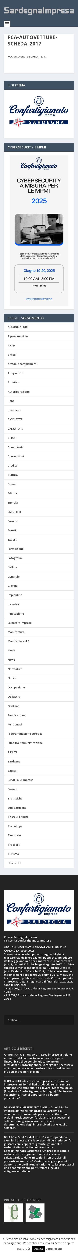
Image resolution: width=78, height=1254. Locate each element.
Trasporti (14, 844)
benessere (14, 410)
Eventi (12, 530)
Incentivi (13, 604)
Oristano (14, 706)
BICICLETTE (15, 419)
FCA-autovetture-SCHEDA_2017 (27, 56)
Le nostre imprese (19, 623)
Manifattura (16, 632)
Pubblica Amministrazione (25, 743)
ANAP (11, 345)
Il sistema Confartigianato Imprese (27, 940)
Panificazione (16, 715)
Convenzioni (16, 456)
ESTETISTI (14, 512)
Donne (12, 484)
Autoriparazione (19, 391)
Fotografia (15, 558)
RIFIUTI (12, 752)
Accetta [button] (38, 1248)
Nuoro (12, 678)
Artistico (13, 382)
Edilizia (12, 493)
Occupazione (16, 687)
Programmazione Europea (25, 733)
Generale (14, 576)
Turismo (13, 854)
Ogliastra (14, 696)
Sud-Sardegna (17, 807)
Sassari (12, 770)
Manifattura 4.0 (18, 641)
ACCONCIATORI (18, 327)
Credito (13, 465)
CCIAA (11, 438)
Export (12, 539)
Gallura (12, 567)
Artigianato (15, 373)
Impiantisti (15, 595)
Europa (12, 521)
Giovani (13, 586)
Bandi (11, 401)
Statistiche (15, 798)
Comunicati (15, 447)
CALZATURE (15, 428)
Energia (13, 502)
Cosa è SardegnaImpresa (20, 937)
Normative (15, 669)
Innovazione (16, 613)
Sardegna (14, 761)
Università (14, 863)
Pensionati (15, 724)
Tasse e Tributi (18, 817)
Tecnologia (15, 826)
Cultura (13, 475)
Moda (11, 650)
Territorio (14, 835)
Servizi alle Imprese (20, 780)
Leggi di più (54, 1248)
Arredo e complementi (22, 364)
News (11, 660)
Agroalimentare (18, 336)
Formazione (15, 549)
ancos (12, 354)
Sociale (12, 789)
